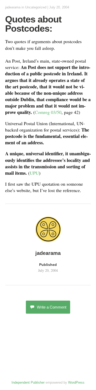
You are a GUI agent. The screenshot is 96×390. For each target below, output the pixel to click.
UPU (34, 173)
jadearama (12, 7)
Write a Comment (51, 307)
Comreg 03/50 (48, 112)
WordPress (76, 382)
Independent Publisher (28, 382)
